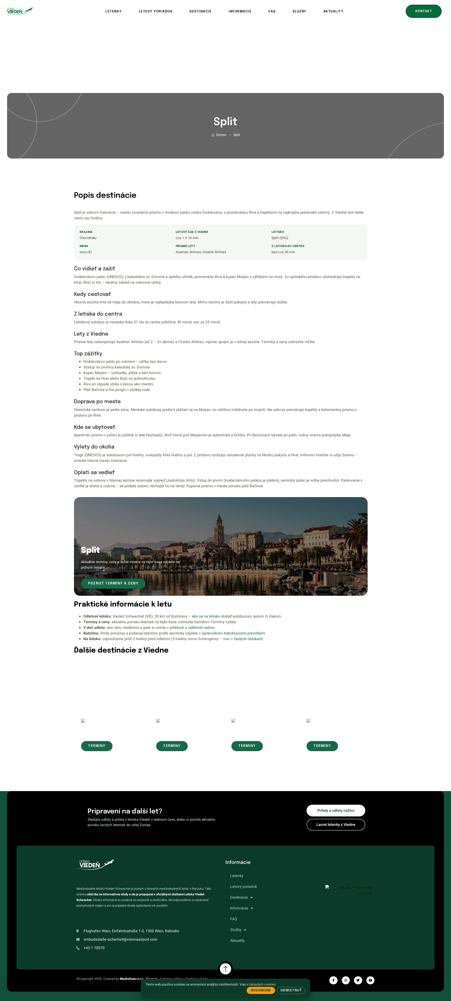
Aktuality (333, 11)
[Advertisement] (225, 58)
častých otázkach (248, 639)
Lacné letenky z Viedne (335, 824)
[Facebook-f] (333, 980)
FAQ (272, 11)
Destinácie (201, 11)
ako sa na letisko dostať (212, 616)
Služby (300, 11)
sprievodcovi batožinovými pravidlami (233, 633)
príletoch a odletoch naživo (192, 627)
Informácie (240, 11)
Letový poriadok (156, 11)
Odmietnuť (291, 990)
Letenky (113, 11)
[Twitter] (358, 980)
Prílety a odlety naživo (335, 810)
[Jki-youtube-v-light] (370, 980)
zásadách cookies (262, 984)
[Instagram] (346, 980)
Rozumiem (261, 990)
